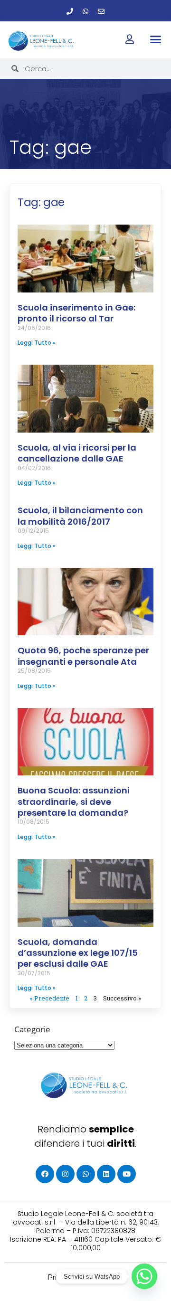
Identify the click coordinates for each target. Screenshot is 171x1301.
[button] (155, 39)
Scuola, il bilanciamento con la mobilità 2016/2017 (80, 515)
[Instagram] (65, 1174)
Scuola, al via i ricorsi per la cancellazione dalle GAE (77, 453)
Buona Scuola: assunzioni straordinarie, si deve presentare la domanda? (74, 801)
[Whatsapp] (85, 11)
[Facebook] (45, 1174)
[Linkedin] (106, 1174)
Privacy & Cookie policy (86, 1277)
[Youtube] (126, 1174)
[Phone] (69, 11)
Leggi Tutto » (37, 343)
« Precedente (49, 998)
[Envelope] (101, 11)
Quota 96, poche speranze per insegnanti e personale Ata (83, 655)
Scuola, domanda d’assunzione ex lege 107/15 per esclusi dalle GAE (78, 953)
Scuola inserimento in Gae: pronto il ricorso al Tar (76, 313)
